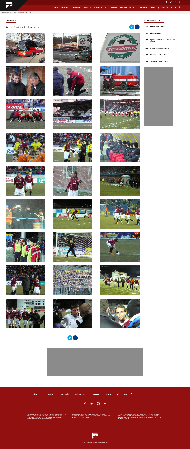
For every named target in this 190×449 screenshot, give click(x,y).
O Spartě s (110, 394)
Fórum (56, 7)
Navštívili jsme (99, 7)
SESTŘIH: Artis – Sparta (159, 61)
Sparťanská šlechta (127, 7)
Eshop (163, 8)
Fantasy (86, 7)
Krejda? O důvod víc (157, 27)
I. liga (14, 12)
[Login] (181, 7)
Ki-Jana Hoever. (156, 33)
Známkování (76, 7)
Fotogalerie (113, 7)
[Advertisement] (158, 96)
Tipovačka (64, 7)
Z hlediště (142, 7)
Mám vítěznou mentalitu (159, 48)
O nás (152, 7)
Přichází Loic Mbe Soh (158, 55)
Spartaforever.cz (6, 12)
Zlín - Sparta (11, 20)
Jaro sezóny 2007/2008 (24, 12)
